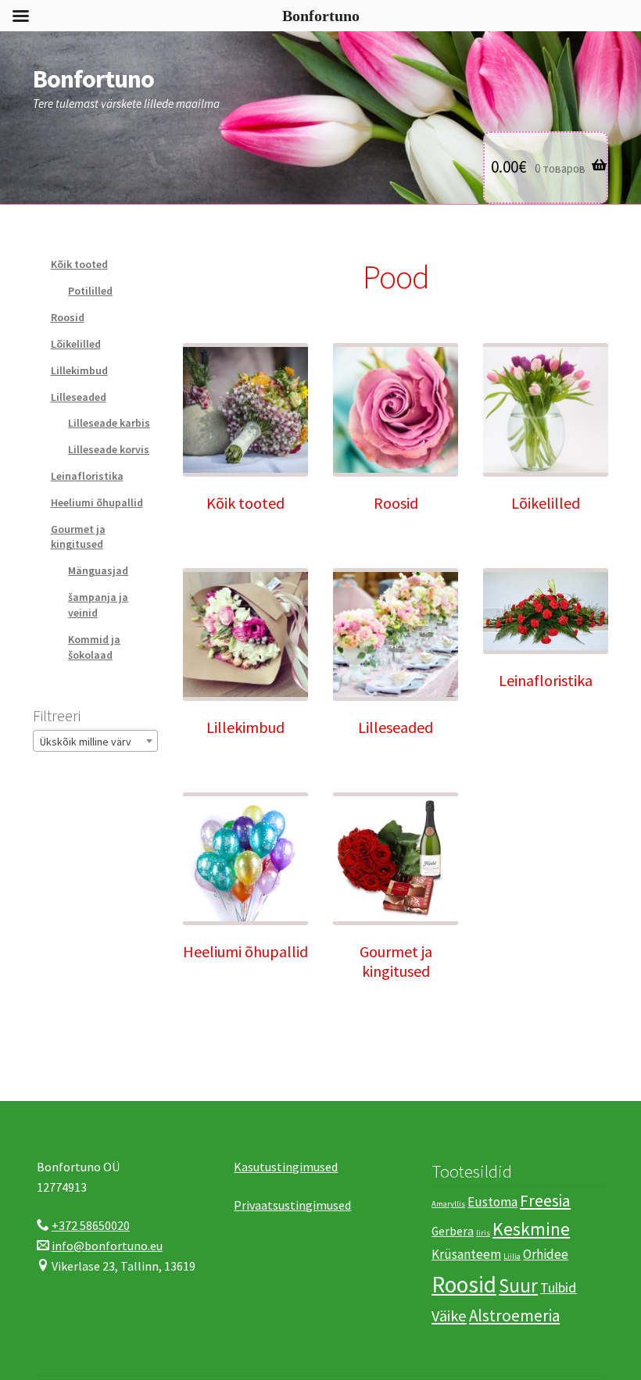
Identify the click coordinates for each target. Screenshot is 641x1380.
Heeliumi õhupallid (97, 502)
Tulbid (558, 1287)
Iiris (483, 1233)
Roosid (67, 317)
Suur (518, 1285)
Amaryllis (448, 1204)
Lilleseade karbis (109, 423)
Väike (449, 1316)
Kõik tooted (79, 264)
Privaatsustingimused (292, 1205)
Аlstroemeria (514, 1315)
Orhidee (545, 1254)
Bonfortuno (93, 79)
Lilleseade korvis (108, 449)
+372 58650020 (91, 1225)
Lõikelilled (76, 344)
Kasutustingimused (286, 1166)
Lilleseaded (78, 397)
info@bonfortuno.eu (107, 1245)
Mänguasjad (98, 570)
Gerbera (453, 1231)
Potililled (90, 291)
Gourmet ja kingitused (78, 537)
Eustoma (492, 1201)
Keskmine (531, 1228)
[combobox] (95, 741)
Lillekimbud (79, 370)
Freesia (545, 1200)
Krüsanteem (466, 1254)
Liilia (512, 1256)
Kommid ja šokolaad (94, 647)
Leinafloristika (87, 476)
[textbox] (95, 742)
